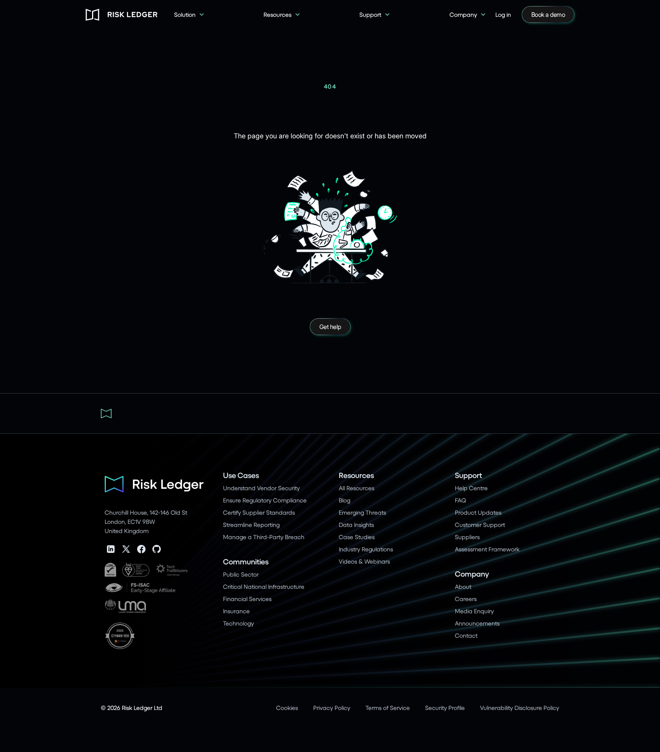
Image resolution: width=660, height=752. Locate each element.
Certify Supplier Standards (259, 512)
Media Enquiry (474, 610)
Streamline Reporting (251, 524)
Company (472, 573)
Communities (246, 561)
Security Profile (445, 707)
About (463, 586)
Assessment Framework (487, 549)
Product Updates (478, 512)
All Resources (356, 487)
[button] (189, 14)
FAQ (460, 500)
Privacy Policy (331, 707)
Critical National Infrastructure (263, 586)
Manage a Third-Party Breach (263, 536)
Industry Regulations (366, 549)
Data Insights (356, 524)
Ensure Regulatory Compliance (265, 500)
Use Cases (241, 475)
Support (468, 475)
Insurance (236, 610)
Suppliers (467, 536)
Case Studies (357, 536)
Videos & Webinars (364, 561)
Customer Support (480, 524)
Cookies (287, 707)
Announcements (477, 623)
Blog (344, 500)
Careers (466, 598)
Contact (466, 635)
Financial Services (247, 598)
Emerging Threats (362, 512)
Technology (238, 623)
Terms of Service (388, 707)
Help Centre (471, 487)
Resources (356, 475)
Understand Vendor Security (261, 487)
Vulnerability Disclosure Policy (519, 707)
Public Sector (241, 574)
